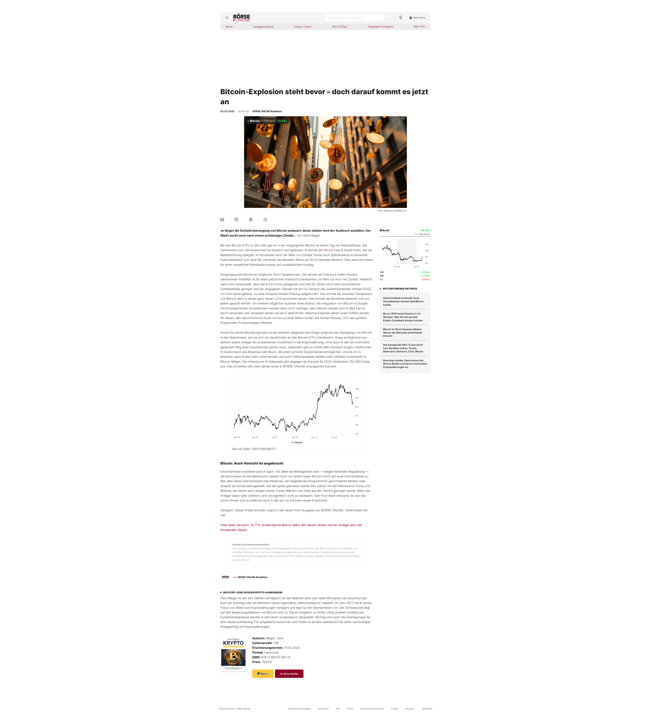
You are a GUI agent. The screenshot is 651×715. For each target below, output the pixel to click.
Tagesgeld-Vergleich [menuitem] (381, 26)
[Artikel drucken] (236, 220)
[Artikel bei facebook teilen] (251, 220)
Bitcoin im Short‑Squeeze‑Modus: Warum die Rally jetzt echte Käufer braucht (402, 332)
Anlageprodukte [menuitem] (263, 26)
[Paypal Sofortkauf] (263, 674)
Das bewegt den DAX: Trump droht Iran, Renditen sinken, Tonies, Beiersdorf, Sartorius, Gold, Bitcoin (403, 348)
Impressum (410, 709)
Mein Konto (419, 17)
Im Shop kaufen (289, 673)
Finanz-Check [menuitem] (302, 26)
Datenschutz (323, 709)
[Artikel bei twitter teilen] (265, 220)
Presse (350, 709)
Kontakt (394, 709)
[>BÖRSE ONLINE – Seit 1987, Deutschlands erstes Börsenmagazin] (241, 17)
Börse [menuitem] (229, 26)
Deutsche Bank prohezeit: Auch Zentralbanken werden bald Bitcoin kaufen (403, 301)
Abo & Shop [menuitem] (339, 26)
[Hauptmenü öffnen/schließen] (226, 17)
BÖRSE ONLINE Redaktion (252, 577)
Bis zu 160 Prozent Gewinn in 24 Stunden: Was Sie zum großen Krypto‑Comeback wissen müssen (403, 317)
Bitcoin (328, 250)
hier (223, 515)
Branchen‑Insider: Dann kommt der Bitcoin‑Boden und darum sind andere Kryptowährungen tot (405, 363)
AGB (338, 709)
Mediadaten (427, 709)
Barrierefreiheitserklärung (300, 709)
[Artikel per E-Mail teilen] (222, 219)
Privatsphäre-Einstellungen (372, 709)
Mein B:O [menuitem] (419, 26)
